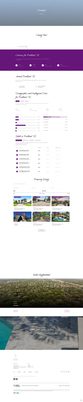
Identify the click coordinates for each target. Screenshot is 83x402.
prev (14, 311)
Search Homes (41, 230)
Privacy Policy (67, 385)
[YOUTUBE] (69, 371)
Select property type (16, 187)
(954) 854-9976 (16, 365)
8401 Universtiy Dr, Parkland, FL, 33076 (24, 163)
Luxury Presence (35, 385)
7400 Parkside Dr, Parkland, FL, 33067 (24, 155)
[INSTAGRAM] (64, 371)
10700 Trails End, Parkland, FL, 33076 (24, 151)
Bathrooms (33, 187)
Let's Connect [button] (41, 337)
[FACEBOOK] (62, 371)
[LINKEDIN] (66, 371)
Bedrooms (53, 187)
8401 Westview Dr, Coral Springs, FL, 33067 (24, 159)
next (17, 311)
